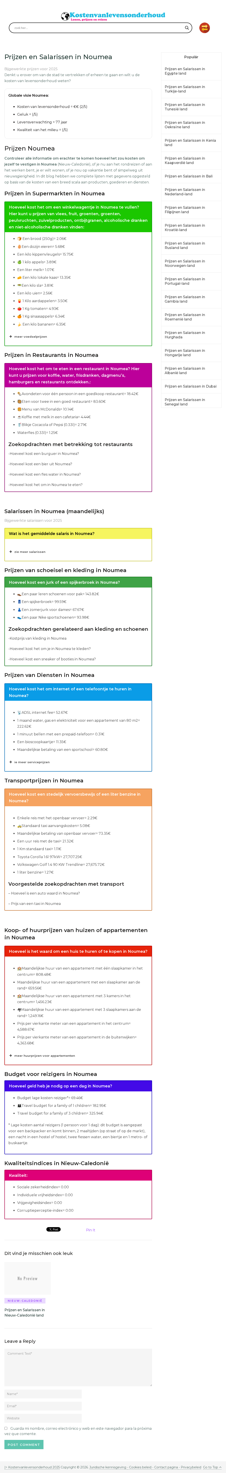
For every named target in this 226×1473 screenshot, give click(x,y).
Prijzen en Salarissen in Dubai (191, 386)
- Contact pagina (164, 1467)
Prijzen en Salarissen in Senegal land (185, 402)
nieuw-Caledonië (25, 1300)
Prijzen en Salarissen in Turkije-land (185, 89)
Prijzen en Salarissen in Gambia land (185, 299)
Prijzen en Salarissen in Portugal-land (185, 281)
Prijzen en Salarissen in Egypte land (185, 71)
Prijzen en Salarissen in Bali (189, 176)
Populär (191, 57)
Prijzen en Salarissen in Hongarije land (185, 352)
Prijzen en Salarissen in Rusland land (185, 245)
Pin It (90, 1230)
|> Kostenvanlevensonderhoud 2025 (32, 1467)
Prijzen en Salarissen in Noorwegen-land (185, 263)
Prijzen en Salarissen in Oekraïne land (185, 125)
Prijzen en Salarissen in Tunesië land (185, 107)
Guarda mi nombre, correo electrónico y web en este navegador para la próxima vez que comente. (78, 1431)
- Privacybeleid (189, 1467)
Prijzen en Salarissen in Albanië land (185, 370)
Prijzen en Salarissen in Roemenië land (185, 317)
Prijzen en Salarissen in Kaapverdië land (185, 160)
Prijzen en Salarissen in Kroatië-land (185, 227)
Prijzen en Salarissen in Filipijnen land (185, 209)
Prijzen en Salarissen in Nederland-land (185, 192)
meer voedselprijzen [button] (30, 336)
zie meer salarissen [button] (29, 552)
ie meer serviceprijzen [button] (32, 762)
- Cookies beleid (139, 1467)
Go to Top (210, 1467)
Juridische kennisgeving (108, 1467)
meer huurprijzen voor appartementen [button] (44, 1055)
